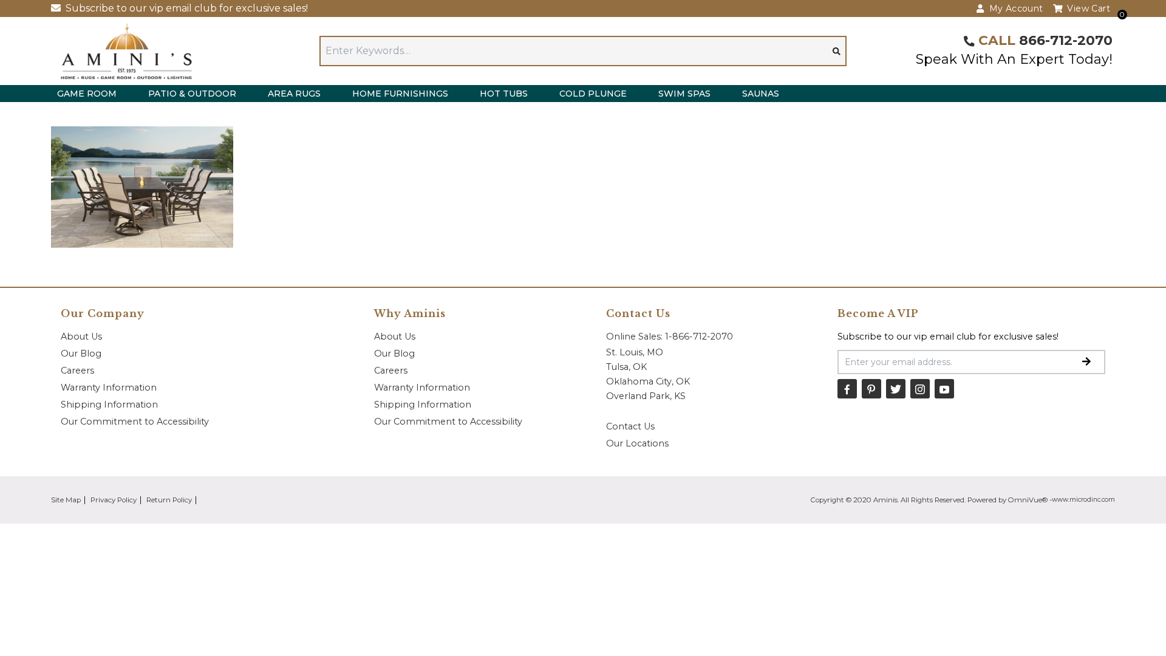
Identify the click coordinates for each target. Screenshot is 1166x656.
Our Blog (81, 353)
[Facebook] (847, 388)
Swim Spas (684, 93)
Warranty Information (109, 387)
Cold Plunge (593, 93)
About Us (81, 336)
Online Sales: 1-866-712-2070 (669, 336)
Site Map (66, 500)
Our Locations (637, 443)
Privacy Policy (113, 500)
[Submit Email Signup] (1086, 362)
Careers (77, 370)
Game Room (87, 93)
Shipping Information (109, 404)
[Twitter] (896, 388)
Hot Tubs (504, 93)
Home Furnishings (400, 93)
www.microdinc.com (1083, 500)
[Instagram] (920, 388)
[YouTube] (944, 388)
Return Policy (169, 500)
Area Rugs (294, 93)
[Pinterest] (871, 388)
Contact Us (630, 426)
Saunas (760, 93)
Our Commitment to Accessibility (135, 421)
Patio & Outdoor (192, 93)
